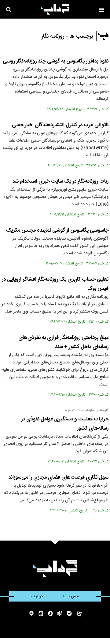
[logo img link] (55, 9)
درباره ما (36, 596)
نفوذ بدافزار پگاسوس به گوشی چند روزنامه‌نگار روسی (55, 61)
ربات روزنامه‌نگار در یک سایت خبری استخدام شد (60, 181)
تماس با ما (71, 596)
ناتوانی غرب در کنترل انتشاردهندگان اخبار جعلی (60, 125)
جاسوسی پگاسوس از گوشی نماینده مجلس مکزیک (57, 230)
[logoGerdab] (55, 568)
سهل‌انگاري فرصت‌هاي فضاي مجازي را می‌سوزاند (58, 477)
